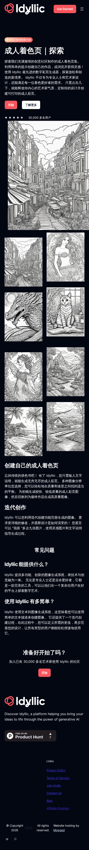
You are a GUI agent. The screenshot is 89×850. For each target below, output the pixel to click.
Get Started (65, 9)
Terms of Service (58, 778)
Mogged (59, 830)
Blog (50, 800)
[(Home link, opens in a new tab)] (25, 9)
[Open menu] (81, 8)
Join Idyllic (54, 785)
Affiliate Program (58, 808)
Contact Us (54, 793)
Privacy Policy (56, 770)
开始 (11, 105)
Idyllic (29, 828)
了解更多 (31, 105)
